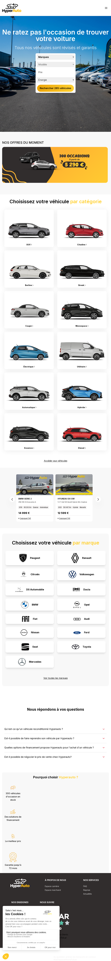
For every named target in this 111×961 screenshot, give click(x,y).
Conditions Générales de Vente (21, 956)
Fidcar (64, 937)
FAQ (85, 886)
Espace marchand (53, 890)
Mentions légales (46, 959)
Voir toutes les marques (55, 678)
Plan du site (44, 956)
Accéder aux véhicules (55, 460)
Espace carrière (52, 886)
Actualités (87, 894)
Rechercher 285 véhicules (55, 88)
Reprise (86, 890)
